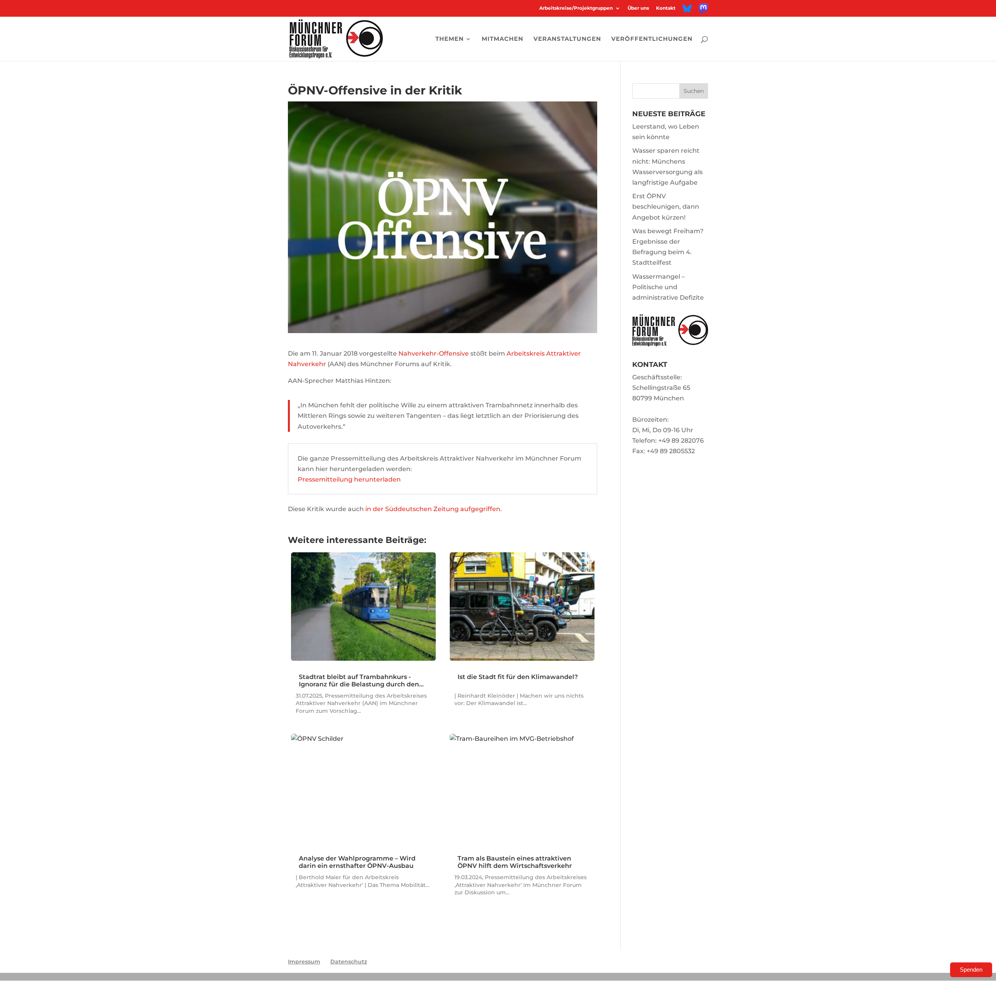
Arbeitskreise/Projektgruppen (576, 8)
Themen (449, 39)
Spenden (971, 969)
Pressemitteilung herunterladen (349, 479)
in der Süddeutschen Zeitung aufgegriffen (432, 509)
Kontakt (665, 8)
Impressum (304, 961)
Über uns (638, 8)
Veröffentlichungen (652, 39)
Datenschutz (348, 961)
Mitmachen (502, 39)
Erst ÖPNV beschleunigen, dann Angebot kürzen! (665, 206)
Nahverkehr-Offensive (433, 353)
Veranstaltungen (567, 39)
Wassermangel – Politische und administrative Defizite (668, 287)
